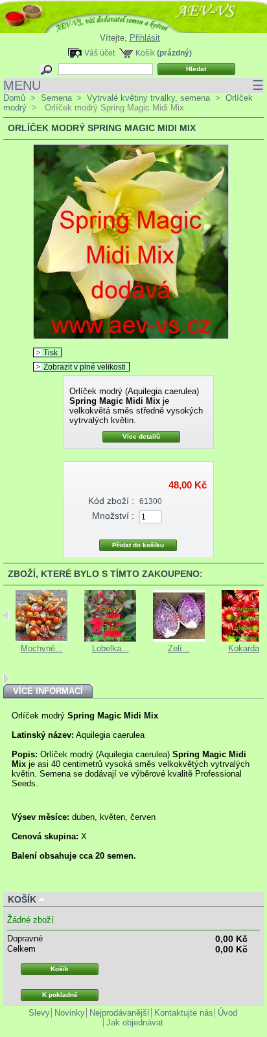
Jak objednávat (134, 1022)
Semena (56, 98)
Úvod (227, 1013)
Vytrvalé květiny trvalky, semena (148, 98)
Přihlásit (145, 38)
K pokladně (60, 994)
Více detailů (141, 436)
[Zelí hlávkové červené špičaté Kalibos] (179, 639)
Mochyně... (42, 648)
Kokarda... (247, 648)
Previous (6, 615)
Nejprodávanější (119, 1013)
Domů (14, 98)
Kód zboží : (111, 501)
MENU (133, 85)
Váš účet (99, 52)
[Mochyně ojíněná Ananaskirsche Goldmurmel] (41, 639)
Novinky (69, 1013)
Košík (145, 52)
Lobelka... (110, 648)
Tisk (50, 352)
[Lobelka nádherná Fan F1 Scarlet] (110, 639)
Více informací (48, 691)
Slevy (39, 1013)
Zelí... (179, 648)
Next (6, 678)
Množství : (113, 515)
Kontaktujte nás (183, 1013)
